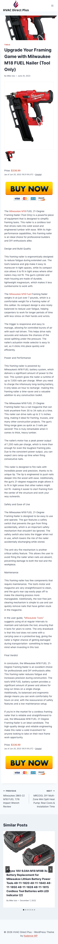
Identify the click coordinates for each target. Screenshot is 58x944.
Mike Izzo (11, 76)
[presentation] (29, 848)
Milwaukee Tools (34, 618)
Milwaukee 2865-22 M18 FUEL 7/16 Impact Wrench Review (14, 799)
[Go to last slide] (7, 869)
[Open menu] (52, 6)
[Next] (50, 869)
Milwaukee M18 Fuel (20, 294)
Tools (7, 45)
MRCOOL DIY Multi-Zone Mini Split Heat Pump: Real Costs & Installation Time (44, 799)
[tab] (23, 909)
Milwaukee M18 (17, 211)
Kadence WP (31, 935)
